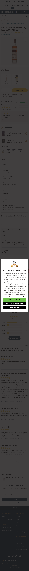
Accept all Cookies (14, 300)
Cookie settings (14, 307)
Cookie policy (23, 296)
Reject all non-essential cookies (14, 303)
